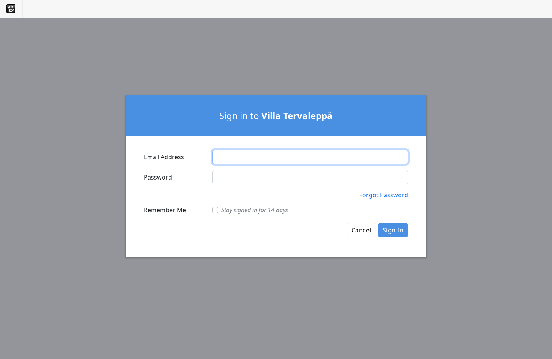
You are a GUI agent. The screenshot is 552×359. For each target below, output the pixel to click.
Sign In (393, 230)
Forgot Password (383, 195)
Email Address (164, 157)
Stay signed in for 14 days (254, 210)
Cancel (361, 230)
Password (158, 177)
